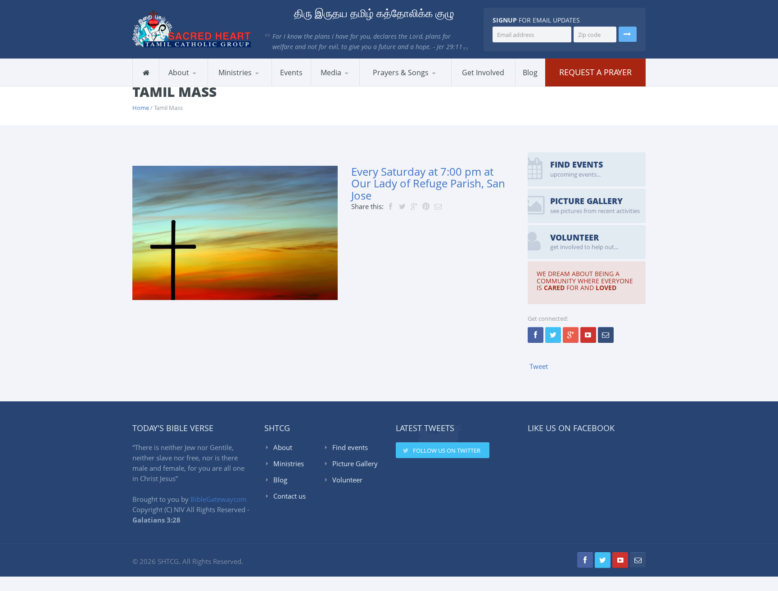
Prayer (252, 84)
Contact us (289, 495)
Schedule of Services (202, 84)
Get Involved (483, 72)
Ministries (288, 463)
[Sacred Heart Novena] (440, 84)
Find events (350, 447)
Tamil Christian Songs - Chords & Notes (405, 84)
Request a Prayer (595, 72)
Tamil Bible (405, 84)
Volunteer (347, 479)
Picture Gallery (355, 463)
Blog (280, 479)
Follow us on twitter (446, 450)
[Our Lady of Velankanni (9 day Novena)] (436, 83)
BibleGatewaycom (218, 499)
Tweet (538, 366)
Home (140, 108)
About (282, 447)
